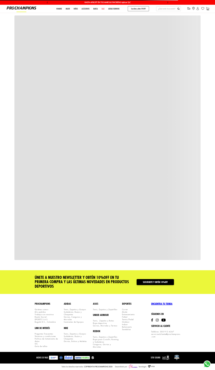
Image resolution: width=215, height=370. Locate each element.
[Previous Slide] (47, 2)
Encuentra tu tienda (161, 304)
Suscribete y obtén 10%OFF (138, 9)
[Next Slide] (167, 2)
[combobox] (168, 8)
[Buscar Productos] (178, 9)
